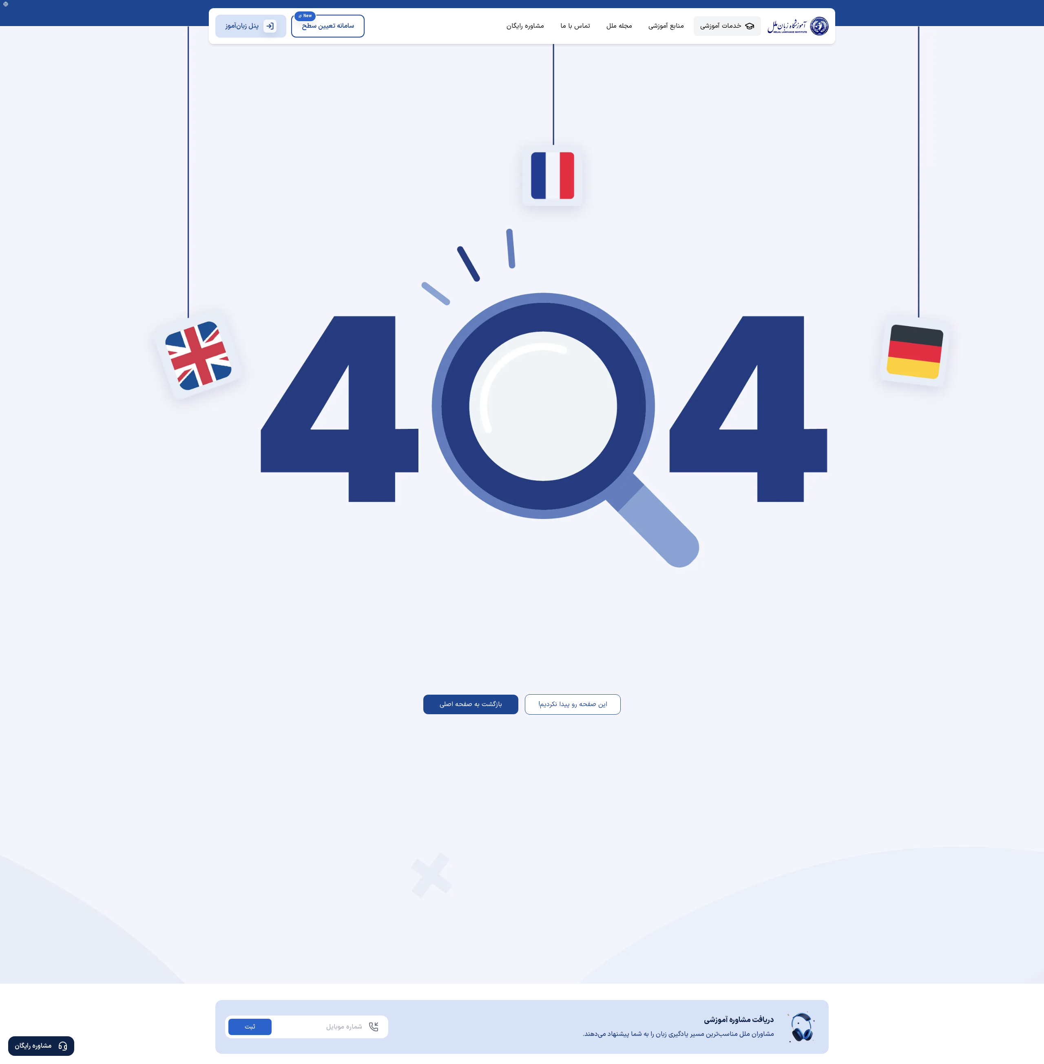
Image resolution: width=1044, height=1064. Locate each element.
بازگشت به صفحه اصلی (471, 704)
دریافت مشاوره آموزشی (739, 1020)
